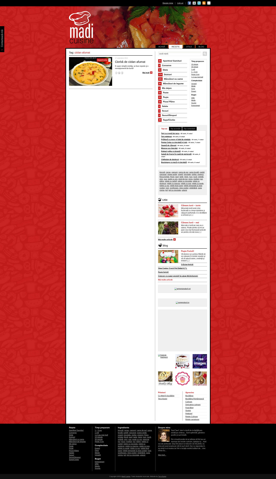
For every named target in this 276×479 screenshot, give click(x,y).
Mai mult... (162, 455)
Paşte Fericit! (187, 251)
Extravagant (195, 105)
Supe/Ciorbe (167, 120)
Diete (163, 70)
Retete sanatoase (192, 419)
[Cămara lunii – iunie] (168, 217)
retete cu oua (186, 184)
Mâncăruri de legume (171, 83)
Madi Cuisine (125, 476)
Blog (201, 47)
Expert (193, 91)
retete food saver (176, 186)
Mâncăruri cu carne (171, 79)
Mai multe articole (165, 240)
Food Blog (189, 408)
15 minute (194, 64)
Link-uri (180, 3)
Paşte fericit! (163, 272)
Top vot (164, 129)
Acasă (161, 47)
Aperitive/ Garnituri (170, 61)
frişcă (172, 177)
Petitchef (188, 414)
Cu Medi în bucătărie (166, 396)
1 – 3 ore (194, 72)
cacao (168, 172)
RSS (204, 3)
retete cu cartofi (171, 181)
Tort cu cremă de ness (170, 134)
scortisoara (174, 188)
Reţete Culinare (191, 417)
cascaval (163, 174)
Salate (163, 106)
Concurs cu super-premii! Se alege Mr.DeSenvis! (178, 276)
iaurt (177, 177)
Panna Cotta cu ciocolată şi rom (174, 142)
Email (209, 3)
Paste (163, 92)
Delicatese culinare (193, 405)
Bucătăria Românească (194, 399)
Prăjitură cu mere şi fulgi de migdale (175, 140)
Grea (193, 89)
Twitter (199, 3)
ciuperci (200, 174)
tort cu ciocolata (175, 190)
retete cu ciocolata (185, 181)
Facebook (189, 3)
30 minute (194, 67)
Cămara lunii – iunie (191, 205)
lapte (181, 177)
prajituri (196, 179)
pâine (162, 181)
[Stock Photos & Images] (200, 368)
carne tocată (194, 172)
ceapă (180, 174)
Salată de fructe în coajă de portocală (176, 154)
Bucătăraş (189, 396)
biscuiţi (162, 172)
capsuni (174, 172)
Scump (193, 103)
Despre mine (168, 3)
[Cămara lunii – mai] (168, 234)
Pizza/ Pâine (167, 101)
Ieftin (193, 98)
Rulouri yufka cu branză (171, 151)
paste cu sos (173, 179)
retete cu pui (164, 186)
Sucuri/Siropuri (168, 115)
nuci (190, 177)
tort (166, 190)
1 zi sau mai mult (197, 77)
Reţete (176, 47)
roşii (167, 188)
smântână (193, 188)
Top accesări (175, 129)
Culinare (188, 402)
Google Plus (194, 3)
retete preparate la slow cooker (135, 451)
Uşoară (194, 84)
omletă (200, 177)
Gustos (188, 411)
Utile (189, 47)
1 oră (193, 69)
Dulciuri (165, 74)
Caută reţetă (205, 54)
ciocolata (187, 174)
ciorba (194, 174)
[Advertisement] (182, 330)
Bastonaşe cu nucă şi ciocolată (174, 162)
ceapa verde (172, 174)
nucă (195, 177)
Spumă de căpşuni (168, 145)
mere (186, 177)
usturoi (184, 190)
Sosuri (163, 111)
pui (201, 179)
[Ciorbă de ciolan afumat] (90, 85)
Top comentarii (189, 129)
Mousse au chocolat (169, 148)
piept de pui (183, 179)
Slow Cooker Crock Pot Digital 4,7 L (172, 268)
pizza (190, 179)
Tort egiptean (166, 137)
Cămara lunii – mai (190, 222)
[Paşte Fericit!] (168, 262)
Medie (193, 86)
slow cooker (183, 188)
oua (165, 179)
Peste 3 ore (195, 74)
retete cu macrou (173, 184)
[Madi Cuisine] (81, 43)
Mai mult (145, 73)
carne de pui (183, 172)
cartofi (202, 172)
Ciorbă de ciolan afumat (130, 61)
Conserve (165, 65)
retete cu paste (198, 184)
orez (161, 179)
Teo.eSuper (162, 399)
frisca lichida (164, 177)
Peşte (163, 97)
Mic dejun (165, 88)
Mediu (193, 100)
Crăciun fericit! (187, 265)
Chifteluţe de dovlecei (170, 160)
